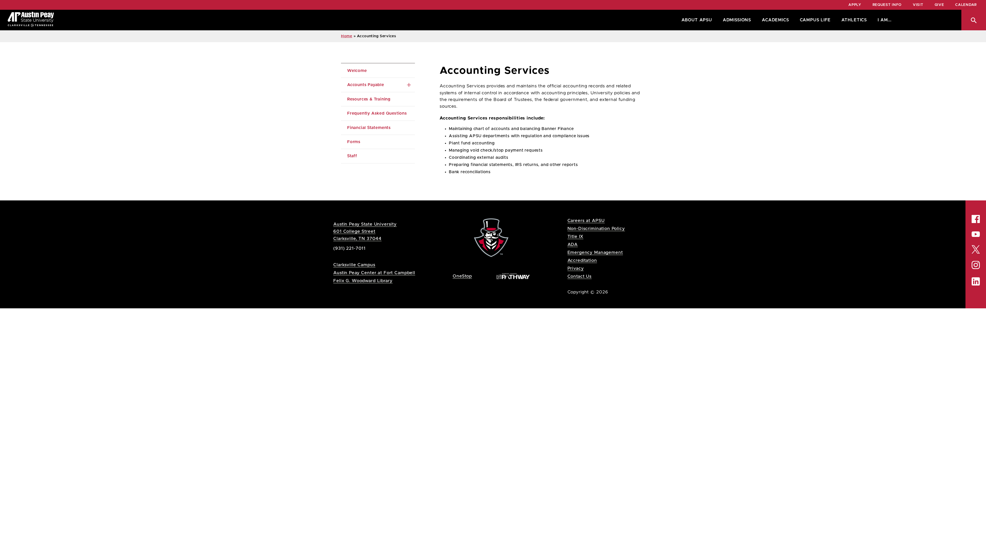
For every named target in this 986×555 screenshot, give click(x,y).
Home (346, 36)
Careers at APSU (586, 220)
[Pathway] (513, 276)
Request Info (887, 5)
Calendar (966, 5)
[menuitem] (695, 20)
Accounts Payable (365, 85)
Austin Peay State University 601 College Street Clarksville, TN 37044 (365, 231)
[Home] (31, 20)
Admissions (737, 20)
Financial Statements (369, 128)
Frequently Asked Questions (377, 113)
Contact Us (579, 276)
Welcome (357, 71)
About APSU (696, 20)
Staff (352, 156)
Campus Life (815, 20)
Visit (918, 5)
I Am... (885, 20)
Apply (854, 5)
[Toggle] (409, 85)
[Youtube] (976, 234)
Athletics (854, 20)
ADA (572, 244)
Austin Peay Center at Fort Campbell (374, 273)
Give (939, 5)
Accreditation (582, 260)
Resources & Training (369, 99)
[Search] (974, 20)
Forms (354, 142)
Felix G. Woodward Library (362, 281)
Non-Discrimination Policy (596, 228)
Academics (775, 20)
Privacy (575, 268)
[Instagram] (976, 265)
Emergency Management (595, 252)
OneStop (462, 276)
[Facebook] (976, 219)
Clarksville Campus (354, 265)
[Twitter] (976, 249)
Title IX (575, 236)
